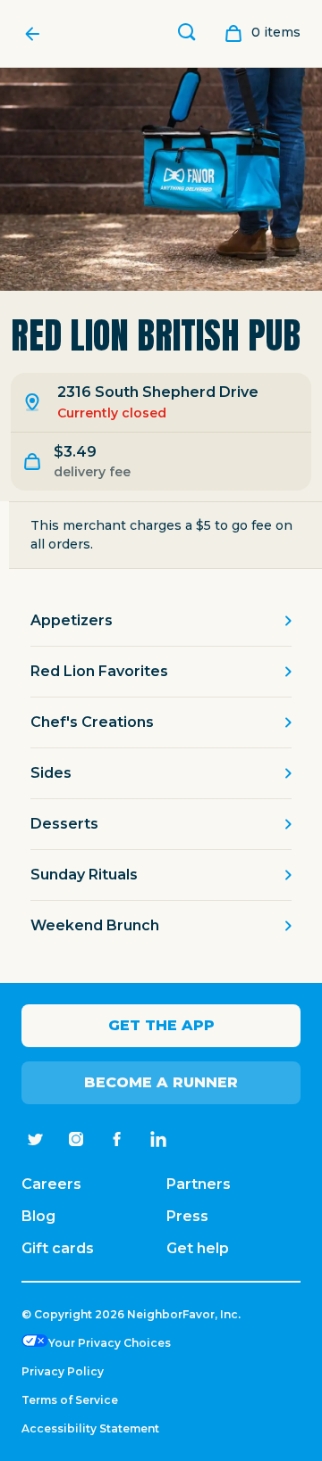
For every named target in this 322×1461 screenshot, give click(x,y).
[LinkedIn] (158, 1139)
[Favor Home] (36, 34)
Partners (198, 1184)
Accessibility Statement (90, 1428)
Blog (38, 1216)
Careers (51, 1184)
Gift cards (57, 1248)
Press (187, 1216)
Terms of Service (69, 1400)
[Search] (187, 34)
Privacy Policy (62, 1371)
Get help (197, 1248)
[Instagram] (76, 1139)
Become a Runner (161, 1082)
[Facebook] (117, 1139)
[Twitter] (34, 1139)
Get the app (161, 1025)
